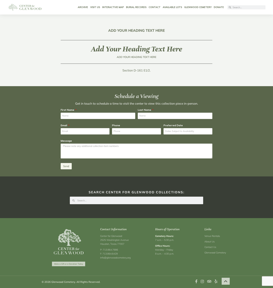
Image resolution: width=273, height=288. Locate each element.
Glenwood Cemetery (198, 7)
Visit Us (95, 7)
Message (66, 140)
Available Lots (172, 7)
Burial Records (136, 7)
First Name (68, 109)
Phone (116, 125)
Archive (83, 7)
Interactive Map (113, 7)
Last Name (145, 109)
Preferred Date (173, 125)
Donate (219, 7)
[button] (226, 281)
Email (64, 125)
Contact (155, 7)
